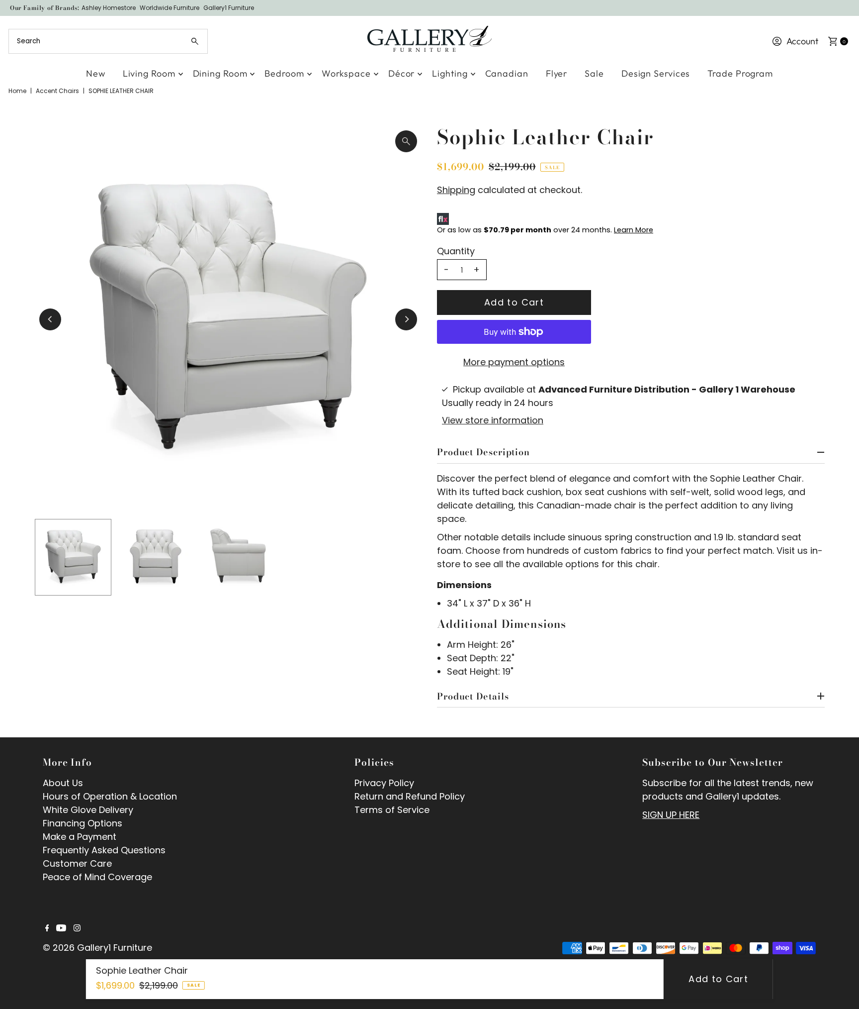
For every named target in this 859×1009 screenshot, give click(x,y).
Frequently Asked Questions (104, 850)
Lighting (449, 73)
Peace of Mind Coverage (97, 877)
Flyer (557, 73)
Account (802, 41)
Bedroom (284, 73)
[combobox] (108, 41)
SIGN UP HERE (670, 814)
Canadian (506, 73)
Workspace (346, 73)
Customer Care (77, 863)
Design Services (655, 73)
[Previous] (50, 319)
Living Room (149, 73)
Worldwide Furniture (169, 7)
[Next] (406, 319)
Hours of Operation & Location (110, 796)
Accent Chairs (57, 91)
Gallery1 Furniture (228, 7)
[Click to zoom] (406, 141)
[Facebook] (47, 928)
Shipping (456, 190)
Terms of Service (392, 810)
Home (17, 91)
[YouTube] (61, 928)
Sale (594, 73)
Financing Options (82, 823)
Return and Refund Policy (409, 796)
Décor (401, 73)
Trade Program (740, 73)
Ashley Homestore (109, 7)
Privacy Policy (384, 783)
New (95, 73)
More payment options (514, 362)
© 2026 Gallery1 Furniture (97, 947)
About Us (63, 783)
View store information (492, 420)
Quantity (456, 251)
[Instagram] (77, 928)
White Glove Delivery (88, 810)
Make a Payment (79, 836)
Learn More (633, 230)
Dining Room (220, 73)
